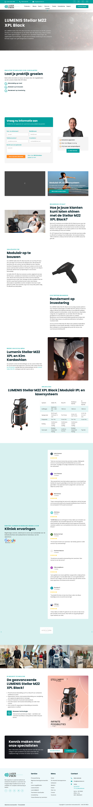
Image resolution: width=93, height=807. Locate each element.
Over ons (46, 6)
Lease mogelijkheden (36, 785)
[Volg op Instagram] (78, 1)
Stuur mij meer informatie (16, 156)
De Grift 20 (76, 786)
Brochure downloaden (59, 191)
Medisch (53, 785)
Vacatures (53, 795)
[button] (1, 632)
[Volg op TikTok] (22, 790)
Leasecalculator (35, 787)
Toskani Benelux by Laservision (39, 797)
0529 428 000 (24, 1)
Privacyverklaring (35, 778)
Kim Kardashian (11, 367)
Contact (47, 8)
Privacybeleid (21, 804)
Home (52, 778)
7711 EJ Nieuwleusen (79, 788)
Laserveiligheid (35, 790)
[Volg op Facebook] (74, 1)
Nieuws (34, 6)
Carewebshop (61, 6)
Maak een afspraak (55, 750)
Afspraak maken (82, 6)
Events (40, 6)
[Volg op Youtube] (87, 1)
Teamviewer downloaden (37, 792)
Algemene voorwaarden (11, 804)
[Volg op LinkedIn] (83, 1)
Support (68, 6)
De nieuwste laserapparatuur (58, 780)
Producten (27, 6)
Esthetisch (53, 783)
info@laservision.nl (39, 1)
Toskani (54, 6)
